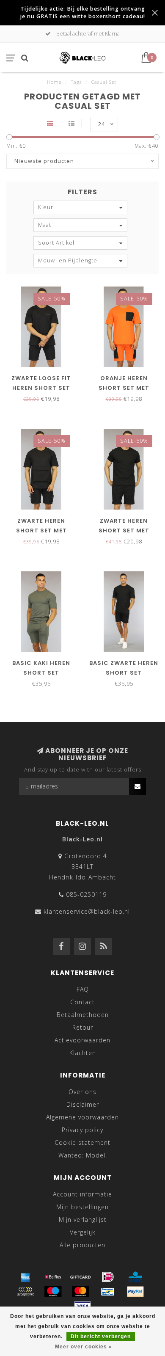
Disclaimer (82, 1104)
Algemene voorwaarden (82, 1117)
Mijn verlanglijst (83, 1219)
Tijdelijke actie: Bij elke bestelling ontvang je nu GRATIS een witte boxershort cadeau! (82, 12)
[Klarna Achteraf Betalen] (25, 1291)
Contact (82, 1002)
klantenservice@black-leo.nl (87, 911)
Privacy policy (82, 1130)
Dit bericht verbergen (101, 1336)
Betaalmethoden (83, 1015)
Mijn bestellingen (82, 1207)
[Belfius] (52, 1277)
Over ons (82, 1092)
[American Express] (25, 1277)
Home (54, 82)
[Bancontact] (107, 1291)
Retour (82, 1027)
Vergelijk (83, 1232)
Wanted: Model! (82, 1155)
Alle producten (82, 1245)
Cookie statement (82, 1142)
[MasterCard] (80, 1291)
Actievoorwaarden (82, 1040)
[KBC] (135, 1277)
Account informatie (82, 1194)
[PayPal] (135, 1291)
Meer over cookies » (83, 1347)
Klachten (82, 1053)
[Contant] (80, 1277)
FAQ (83, 989)
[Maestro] (52, 1291)
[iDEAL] (107, 1277)
